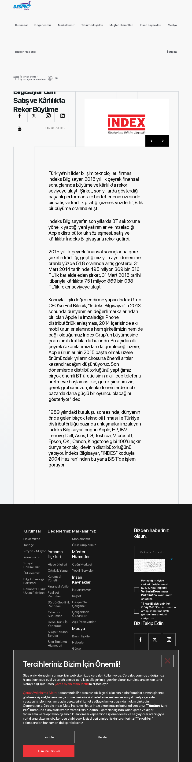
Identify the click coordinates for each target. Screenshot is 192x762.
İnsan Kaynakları (150, 25)
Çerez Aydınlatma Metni (72, 684)
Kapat (168, 661)
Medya (172, 25)
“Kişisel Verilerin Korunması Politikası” (154, 591)
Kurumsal (21, 25)
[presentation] (151, 141)
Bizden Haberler (25, 51)
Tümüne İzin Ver (49, 751)
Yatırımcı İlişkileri (92, 25)
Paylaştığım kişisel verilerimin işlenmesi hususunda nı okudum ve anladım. (156, 589)
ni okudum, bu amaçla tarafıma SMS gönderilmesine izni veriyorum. (158, 611)
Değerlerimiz (42, 25)
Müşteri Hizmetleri (121, 25)
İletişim (172, 51)
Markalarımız (66, 25)
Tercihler (49, 737)
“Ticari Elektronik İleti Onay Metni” (156, 605)
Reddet (102, 737)
